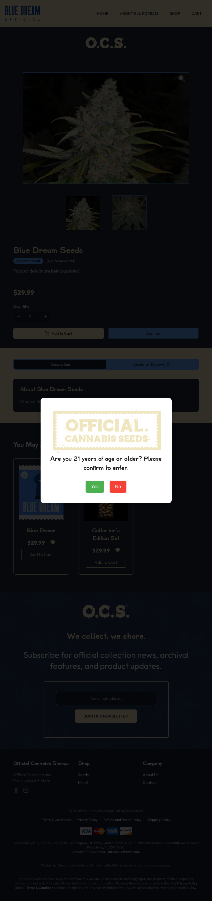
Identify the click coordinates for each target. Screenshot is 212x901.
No (118, 486)
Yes (95, 486)
